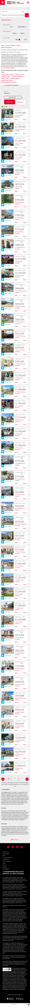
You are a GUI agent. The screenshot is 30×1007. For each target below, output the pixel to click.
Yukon (16, 881)
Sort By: (6, 91)
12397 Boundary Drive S (20, 129)
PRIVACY (5, 865)
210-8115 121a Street (20, 350)
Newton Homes (19, 74)
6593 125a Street (19, 594)
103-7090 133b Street (20, 552)
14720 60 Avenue (19, 608)
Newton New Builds (6, 80)
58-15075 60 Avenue (19, 202)
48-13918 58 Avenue (19, 668)
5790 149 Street (18, 622)
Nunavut (20, 881)
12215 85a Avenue (19, 580)
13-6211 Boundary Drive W (21, 291)
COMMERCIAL (6, 859)
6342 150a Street (19, 406)
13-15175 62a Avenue (20, 322)
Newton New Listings (7, 74)
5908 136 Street (18, 261)
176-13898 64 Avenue (20, 463)
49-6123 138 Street (19, 231)
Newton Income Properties (8, 82)
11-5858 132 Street (19, 172)
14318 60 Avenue (19, 115)
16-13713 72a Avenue (20, 494)
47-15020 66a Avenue (20, 247)
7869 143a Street (19, 448)
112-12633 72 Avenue (20, 336)
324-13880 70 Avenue (20, 538)
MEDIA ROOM (6, 854)
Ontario (10, 877)
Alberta (18, 877)
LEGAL (4, 863)
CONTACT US (6, 852)
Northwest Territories (19, 880)
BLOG (4, 855)
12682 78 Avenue (19, 754)
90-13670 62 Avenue (19, 218)
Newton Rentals (15, 78)
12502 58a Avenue (19, 420)
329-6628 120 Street (19, 712)
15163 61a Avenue (19, 275)
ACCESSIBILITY (6, 869)
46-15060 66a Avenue (20, 306)
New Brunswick (22, 879)
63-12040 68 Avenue (19, 653)
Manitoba (9, 879)
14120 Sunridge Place (20, 740)
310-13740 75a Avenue (20, 364)
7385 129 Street (18, 186)
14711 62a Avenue (19, 566)
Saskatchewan (15, 879)
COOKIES (5, 867)
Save (16, 119)
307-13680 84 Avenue (20, 508)
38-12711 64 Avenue (19, 684)
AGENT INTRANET (7, 861)
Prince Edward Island (10, 881)
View (24, 119)
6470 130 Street (18, 434)
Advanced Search (6, 20)
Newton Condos (5, 76)
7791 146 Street (18, 157)
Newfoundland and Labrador (8, 880)
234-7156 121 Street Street (21, 524)
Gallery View (9, 102)
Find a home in (6, 877)
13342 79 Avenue (19, 143)
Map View (20, 102)
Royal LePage (16, 2)
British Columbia (23, 891)
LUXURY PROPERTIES (7, 857)
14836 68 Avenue (19, 768)
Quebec (14, 877)
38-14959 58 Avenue (19, 479)
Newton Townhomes (18, 76)
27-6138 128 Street (19, 637)
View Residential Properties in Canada (10, 905)
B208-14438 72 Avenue (20, 698)
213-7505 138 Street (19, 726)
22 (18, 780)
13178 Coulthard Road (20, 392)
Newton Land (5, 78)
